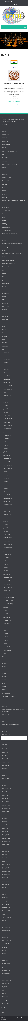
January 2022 (7, 653)
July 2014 (6, 372)
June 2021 (6, 643)
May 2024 (4, 772)
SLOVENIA (5, 680)
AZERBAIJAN (5, 134)
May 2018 (6, 524)
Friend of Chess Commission (9, 233)
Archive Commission (7, 128)
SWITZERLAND (6, 693)
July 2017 (6, 491)
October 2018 (7, 541)
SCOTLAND (5, 670)
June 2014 (6, 369)
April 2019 (6, 561)
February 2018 (7, 514)
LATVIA (4, 296)
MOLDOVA (5, 316)
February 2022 (6, 798)
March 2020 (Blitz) (8, 604)
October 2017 (7, 501)
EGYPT (4, 191)
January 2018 (7, 511)
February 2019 (7, 554)
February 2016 (7, 435)
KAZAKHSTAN (5, 283)
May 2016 (6, 445)
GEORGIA (4, 237)
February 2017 (7, 475)
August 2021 (7, 647)
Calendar (4, 161)
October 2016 (7, 461)
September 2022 (6, 788)
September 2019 (8, 577)
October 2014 (7, 382)
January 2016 (7, 432)
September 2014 (8, 379)
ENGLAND (5, 194)
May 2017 (6, 485)
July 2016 (4, 986)
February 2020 (7, 594)
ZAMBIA (4, 731)
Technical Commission (8, 696)
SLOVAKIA (4, 676)
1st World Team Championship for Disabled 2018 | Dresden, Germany (13, 120)
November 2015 (8, 425)
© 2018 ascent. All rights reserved (9, 1017)
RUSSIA (4, 666)
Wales (3, 721)
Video (3, 718)
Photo (3, 339)
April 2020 (6, 607)
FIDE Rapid (5, 224)
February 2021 (6, 831)
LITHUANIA (5, 303)
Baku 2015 (5, 141)
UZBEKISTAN (5, 714)
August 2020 (7, 617)
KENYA (4, 286)
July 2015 (6, 412)
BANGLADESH (6, 144)
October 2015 (7, 422)
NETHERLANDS (6, 323)
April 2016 (6, 442)
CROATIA (4, 174)
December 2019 (8, 587)
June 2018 (6, 528)
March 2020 (5, 861)
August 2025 (7, 210)
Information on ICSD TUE (8, 263)
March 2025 (5, 758)
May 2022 (4, 792)
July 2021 (4, 818)
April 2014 (6, 362)
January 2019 (7, 551)
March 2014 (6, 359)
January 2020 (7, 590)
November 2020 (8, 627)
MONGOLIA (5, 319)
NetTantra (3, 1019)
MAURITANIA (5, 306)
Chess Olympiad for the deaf (9, 164)
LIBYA (3, 300)
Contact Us (5, 171)
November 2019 (8, 584)
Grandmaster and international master (12, 243)
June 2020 (6, 614)
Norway (4, 329)
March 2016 (6, 438)
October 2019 (7, 580)
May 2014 (6, 366)
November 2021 (6, 808)
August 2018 (7, 534)
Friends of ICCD (6, 734)
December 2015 (8, 428)
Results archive (6, 660)
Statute (4, 686)
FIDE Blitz (4, 220)
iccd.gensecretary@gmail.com (19, 1)
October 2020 (7, 623)
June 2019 (6, 567)
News (3, 326)
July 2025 (4, 755)
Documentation (6, 181)
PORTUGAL (5, 346)
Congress (4, 167)
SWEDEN (4, 689)
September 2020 (8, 620)
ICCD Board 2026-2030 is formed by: (11, 253)
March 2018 (6, 518)
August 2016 (7, 455)
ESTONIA (4, 197)
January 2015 (7, 392)
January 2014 (7, 352)
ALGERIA (4, 124)
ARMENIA (4, 131)
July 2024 (4, 768)
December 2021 (8, 650)
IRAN (3, 270)
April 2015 (6, 402)
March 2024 (5, 775)
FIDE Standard (6, 227)
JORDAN (4, 280)
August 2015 (7, 415)
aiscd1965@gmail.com (14, 101)
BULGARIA (5, 157)
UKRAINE (4, 706)
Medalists (4, 309)
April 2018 (6, 521)
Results (4, 656)
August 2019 (7, 574)
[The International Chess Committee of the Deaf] (14, 15)
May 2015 (6, 405)
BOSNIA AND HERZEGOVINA (9, 151)
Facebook (4, 214)
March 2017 (6, 478)
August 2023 (5, 782)
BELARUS (4, 147)
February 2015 (7, 395)
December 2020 (6, 838)
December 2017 (8, 508)
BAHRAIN (4, 138)
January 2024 (5, 778)
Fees (3, 217)
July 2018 (6, 531)
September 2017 (8, 498)
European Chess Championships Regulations (13, 200)
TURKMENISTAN (6, 703)
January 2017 (7, 471)
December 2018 (8, 547)
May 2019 (6, 564)
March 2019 (6, 557)
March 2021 (6, 633)
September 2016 (8, 458)
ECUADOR (5, 187)
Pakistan (4, 333)
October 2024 (5, 762)
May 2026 (4, 749)
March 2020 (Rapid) (8, 600)
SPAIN (4, 683)
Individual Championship (8, 260)
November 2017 (8, 504)
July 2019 (6, 571)
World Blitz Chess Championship (10, 724)
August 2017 (7, 495)
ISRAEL (4, 273)
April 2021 (6, 637)
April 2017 (6, 481)
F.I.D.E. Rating (5, 207)
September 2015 (8, 419)
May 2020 (6, 610)
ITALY (3, 276)
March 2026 (5, 752)
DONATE (4, 184)
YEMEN (4, 728)
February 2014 (7, 356)
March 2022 (5, 795)
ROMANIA (4, 663)
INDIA (3, 257)
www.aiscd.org (14, 104)
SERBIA (4, 673)
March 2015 (6, 399)
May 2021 (6, 640)
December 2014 (8, 389)
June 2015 (6, 409)
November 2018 (8, 544)
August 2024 (5, 765)
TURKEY (4, 699)
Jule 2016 (6, 452)
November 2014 (8, 385)
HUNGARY (5, 250)
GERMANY (5, 240)
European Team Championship (10, 204)
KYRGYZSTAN (5, 293)
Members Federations (7, 313)
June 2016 (6, 448)
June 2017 (6, 488)
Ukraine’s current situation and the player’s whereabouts (13, 710)
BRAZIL (4, 154)
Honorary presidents (7, 247)
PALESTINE (5, 336)
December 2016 (8, 468)
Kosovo (4, 290)
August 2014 (7, 376)
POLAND (4, 342)
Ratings (4, 349)
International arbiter (7, 266)
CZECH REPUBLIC (6, 177)
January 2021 (7, 630)
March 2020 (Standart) (9, 597)
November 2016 (8, 465)
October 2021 (5, 811)
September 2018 (8, 537)
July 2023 (4, 785)
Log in (3, 1012)
